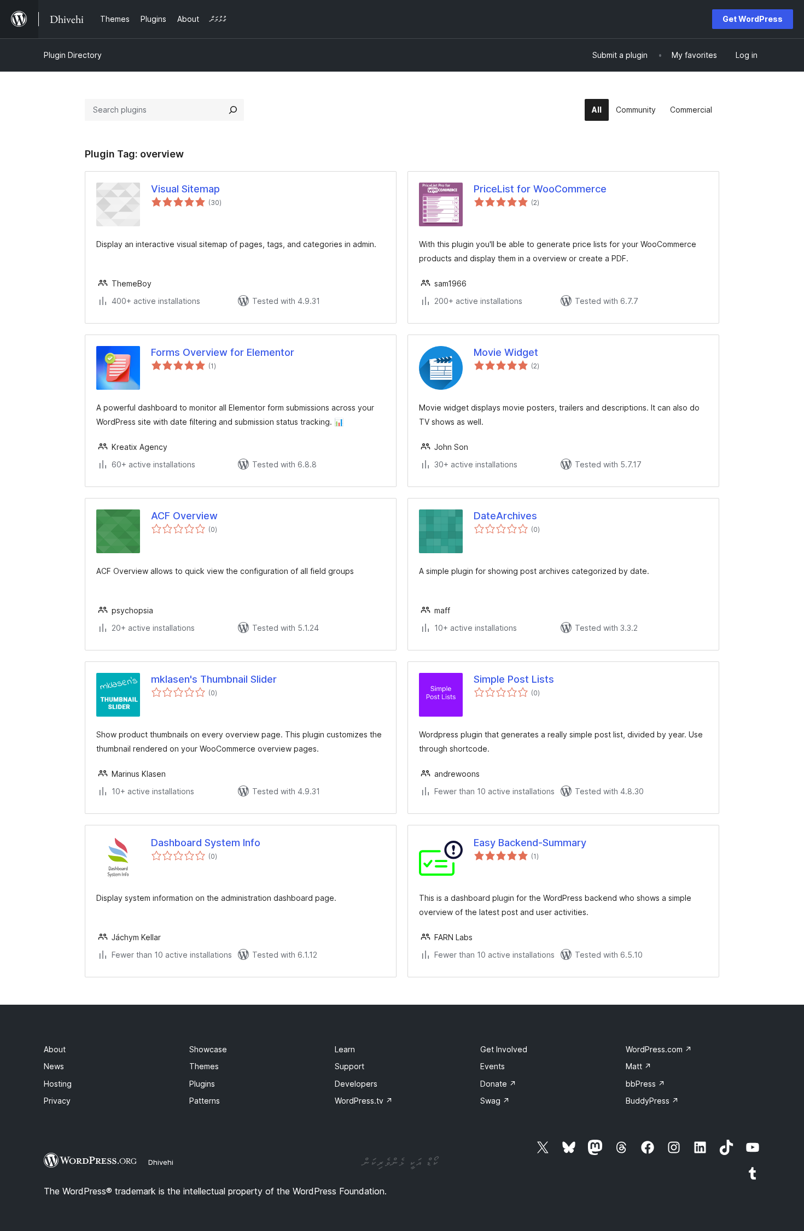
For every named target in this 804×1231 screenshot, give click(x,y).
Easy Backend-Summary (530, 842)
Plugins (202, 1083)
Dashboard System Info (205, 842)
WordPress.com (659, 1049)
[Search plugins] (233, 110)
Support (349, 1066)
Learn (345, 1049)
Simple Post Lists (514, 679)
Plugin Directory (73, 55)
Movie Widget (506, 352)
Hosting (58, 1083)
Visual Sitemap (185, 189)
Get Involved (503, 1049)
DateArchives (505, 515)
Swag (495, 1100)
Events (492, 1066)
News (54, 1066)
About (55, 1049)
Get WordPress (753, 19)
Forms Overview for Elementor (222, 352)
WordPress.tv (364, 1100)
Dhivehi (160, 1162)
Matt (638, 1066)
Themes (204, 1066)
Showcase (208, 1049)
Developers (356, 1083)
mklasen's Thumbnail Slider (214, 679)
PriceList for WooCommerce (540, 189)
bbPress (645, 1083)
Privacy (57, 1100)
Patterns (204, 1100)
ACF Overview (184, 515)
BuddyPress (652, 1100)
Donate (498, 1083)
